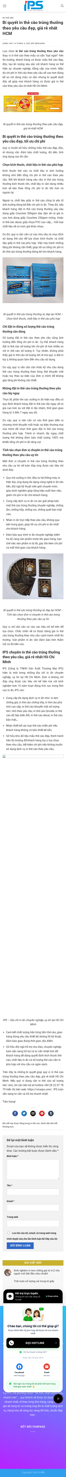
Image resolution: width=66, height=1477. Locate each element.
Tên (9, 1185)
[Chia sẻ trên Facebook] (15, 1113)
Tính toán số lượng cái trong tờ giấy (34, 1281)
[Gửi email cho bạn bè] (33, 1113)
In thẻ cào (8, 18)
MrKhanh (40, 43)
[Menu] (5, 6)
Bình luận (12, 1156)
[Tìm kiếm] (62, 6)
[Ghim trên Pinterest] (42, 1113)
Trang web (12, 1217)
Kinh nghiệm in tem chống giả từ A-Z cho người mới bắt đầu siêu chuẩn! (37, 1272)
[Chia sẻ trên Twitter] (24, 1113)
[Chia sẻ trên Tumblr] (51, 1113)
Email (10, 1201)
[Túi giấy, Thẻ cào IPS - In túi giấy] (33, 6)
